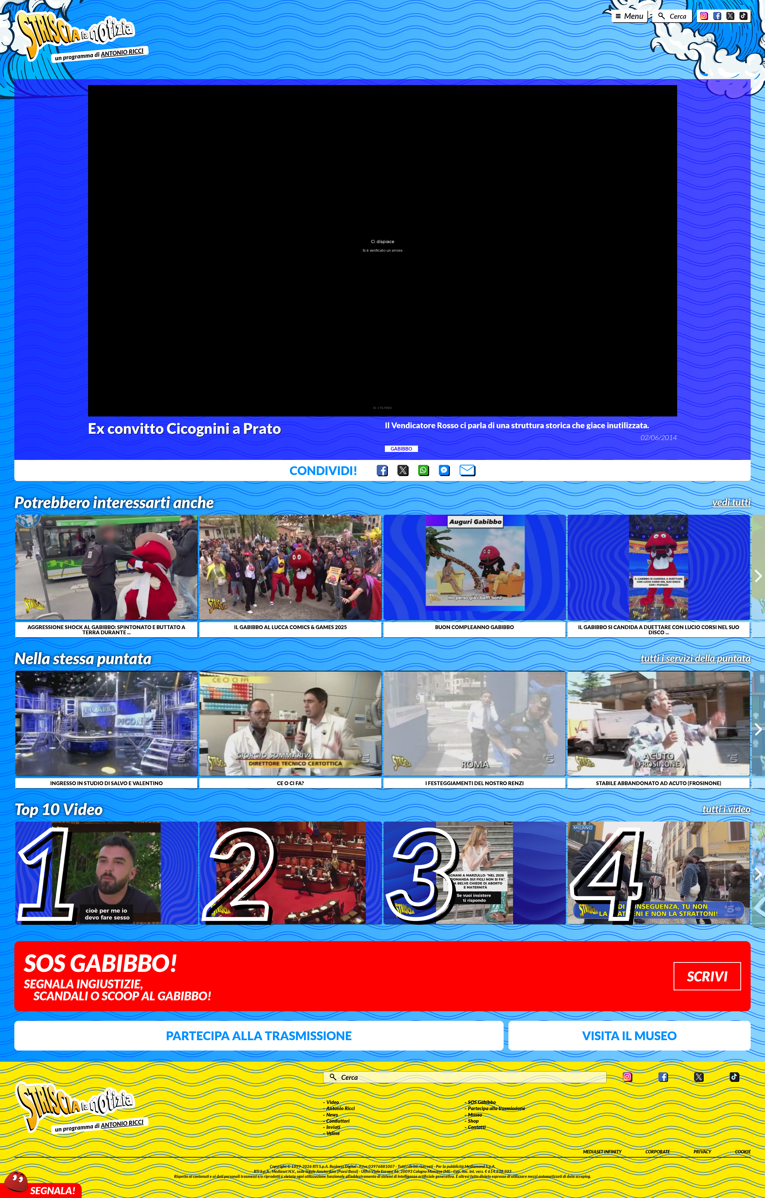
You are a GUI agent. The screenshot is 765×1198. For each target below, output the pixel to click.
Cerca (678, 16)
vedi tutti (731, 502)
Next (758, 576)
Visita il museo (629, 1035)
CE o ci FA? (290, 783)
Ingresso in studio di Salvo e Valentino (106, 783)
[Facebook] (717, 16)
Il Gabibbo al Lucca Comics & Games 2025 (290, 627)
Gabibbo (401, 449)
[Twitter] (730, 16)
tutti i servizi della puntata (696, 658)
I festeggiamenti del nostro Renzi (474, 783)
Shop (473, 1121)
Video (332, 1102)
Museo (475, 1114)
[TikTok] (743, 16)
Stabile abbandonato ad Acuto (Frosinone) (658, 783)
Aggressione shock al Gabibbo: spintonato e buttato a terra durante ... (106, 630)
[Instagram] (704, 16)
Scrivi (707, 976)
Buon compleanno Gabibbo (474, 627)
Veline (333, 1133)
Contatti (477, 1127)
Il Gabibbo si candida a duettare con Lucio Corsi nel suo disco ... (658, 630)
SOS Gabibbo (482, 1102)
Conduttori (338, 1121)
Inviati (333, 1127)
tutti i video (726, 809)
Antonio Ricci (340, 1108)
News (332, 1114)
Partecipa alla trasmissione (259, 1035)
